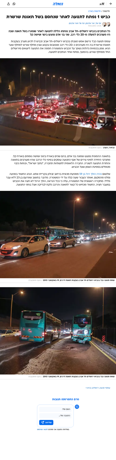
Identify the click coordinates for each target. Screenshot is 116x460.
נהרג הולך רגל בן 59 (90, 174)
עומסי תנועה (104, 388)
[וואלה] (58, 3)
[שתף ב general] (8, 3)
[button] (102, 4)
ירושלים (95, 388)
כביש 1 (88, 388)
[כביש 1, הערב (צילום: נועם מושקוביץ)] (58, 104)
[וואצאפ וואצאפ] (14, 3)
